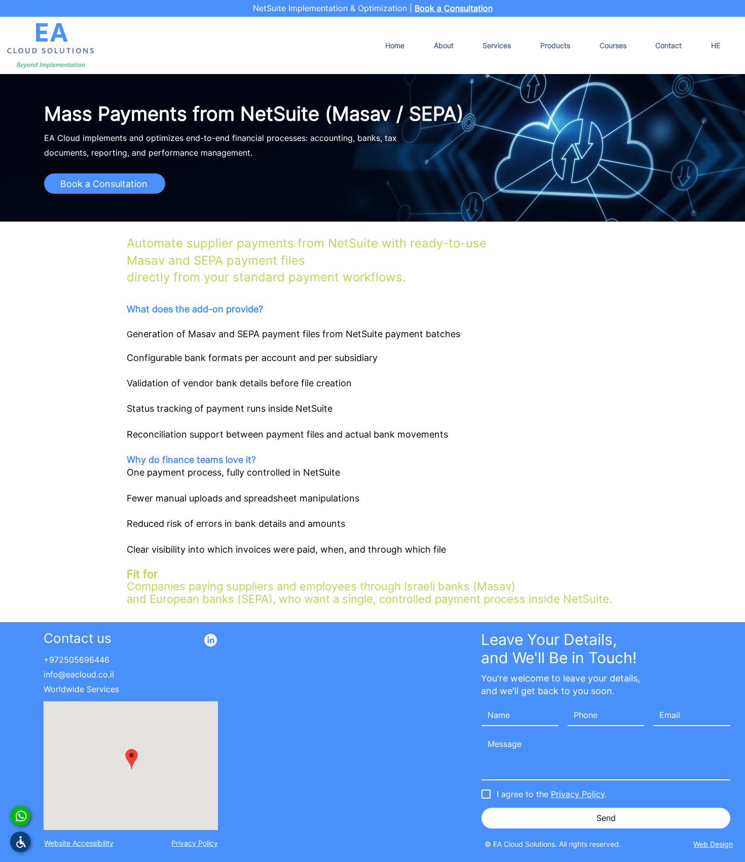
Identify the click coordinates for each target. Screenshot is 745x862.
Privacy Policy (194, 843)
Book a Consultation (454, 8)
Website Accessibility (79, 843)
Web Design (713, 844)
